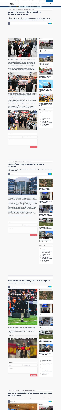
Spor (48, 3)
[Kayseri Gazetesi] (12, 3)
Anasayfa (10, 9)
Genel (23, 3)
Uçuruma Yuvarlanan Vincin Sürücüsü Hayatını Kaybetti (26, 6)
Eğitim (33, 3)
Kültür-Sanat (44, 3)
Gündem (14, 9)
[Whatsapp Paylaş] (51, 23)
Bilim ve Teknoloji (38, 3)
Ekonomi (30, 3)
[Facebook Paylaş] (48, 23)
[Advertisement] (30, 32)
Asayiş (26, 3)
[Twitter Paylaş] (50, 23)
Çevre (21, 3)
